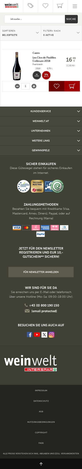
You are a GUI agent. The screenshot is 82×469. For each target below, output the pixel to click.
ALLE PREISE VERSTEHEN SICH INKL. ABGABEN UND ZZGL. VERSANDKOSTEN (41, 453)
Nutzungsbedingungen (41, 422)
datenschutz (41, 401)
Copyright (41, 432)
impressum (41, 390)
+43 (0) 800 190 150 (44, 305)
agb (41, 411)
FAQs (41, 443)
